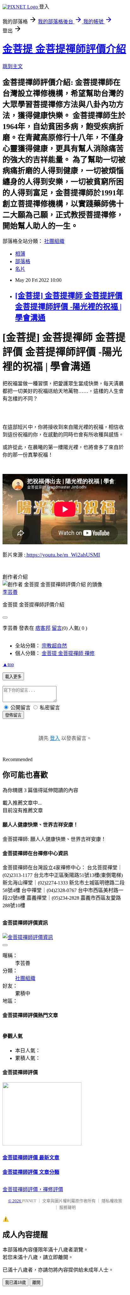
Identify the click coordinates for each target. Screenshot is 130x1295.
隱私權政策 (112, 1200)
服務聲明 (67, 1207)
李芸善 (10, 592)
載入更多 (13, 676)
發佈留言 (13, 715)
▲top (8, 664)
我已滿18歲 (15, 1282)
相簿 (20, 254)
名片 (20, 269)
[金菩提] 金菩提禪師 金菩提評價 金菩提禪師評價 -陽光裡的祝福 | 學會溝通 (68, 307)
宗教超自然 (54, 645)
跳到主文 (13, 66)
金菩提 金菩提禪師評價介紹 (64, 49)
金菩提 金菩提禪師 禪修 (68, 653)
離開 (36, 1282)
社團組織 (54, 241)
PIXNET (29, 1200)
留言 (57, 628)
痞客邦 (42, 628)
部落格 (22, 261)
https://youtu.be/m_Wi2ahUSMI (63, 555)
